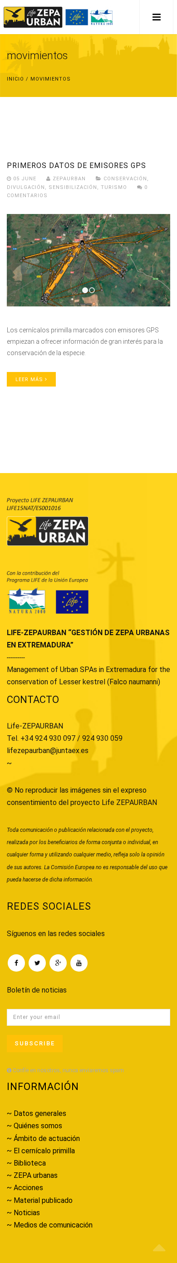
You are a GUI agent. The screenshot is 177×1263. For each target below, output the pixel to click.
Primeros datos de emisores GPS (76, 165)
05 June (24, 179)
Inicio (15, 79)
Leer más (30, 379)
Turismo (114, 187)
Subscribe (35, 1043)
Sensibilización (73, 187)
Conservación (125, 179)
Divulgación (26, 187)
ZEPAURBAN (68, 179)
